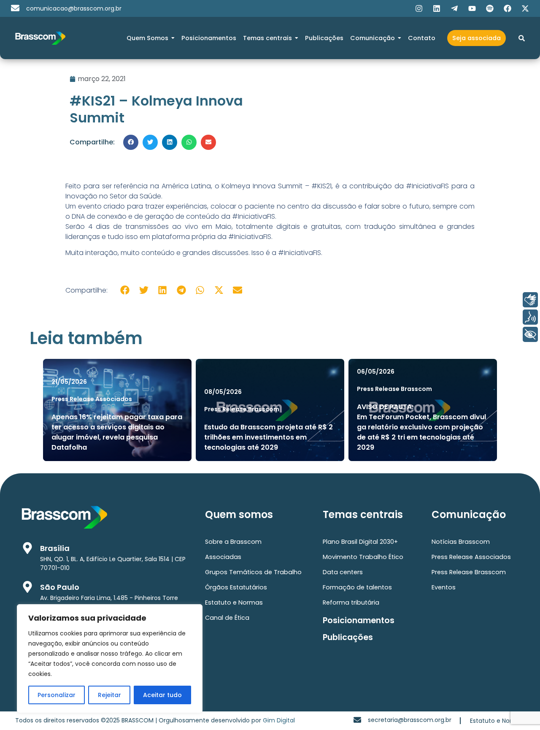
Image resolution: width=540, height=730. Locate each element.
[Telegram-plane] (454, 8)
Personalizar (57, 695)
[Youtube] (472, 8)
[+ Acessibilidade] (530, 334)
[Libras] (530, 299)
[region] (109, 658)
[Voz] (530, 317)
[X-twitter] (525, 8)
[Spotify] (490, 8)
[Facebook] (507, 8)
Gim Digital (279, 720)
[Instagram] (419, 8)
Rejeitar (109, 695)
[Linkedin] (436, 8)
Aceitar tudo (162, 695)
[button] (130, 142)
